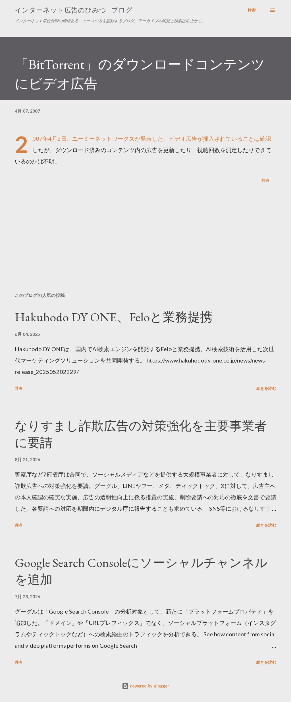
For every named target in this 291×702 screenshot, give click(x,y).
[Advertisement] (145, 243)
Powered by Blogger (149, 686)
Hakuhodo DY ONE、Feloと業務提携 (114, 317)
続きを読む (266, 388)
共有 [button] (265, 180)
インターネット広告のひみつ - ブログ (73, 10)
